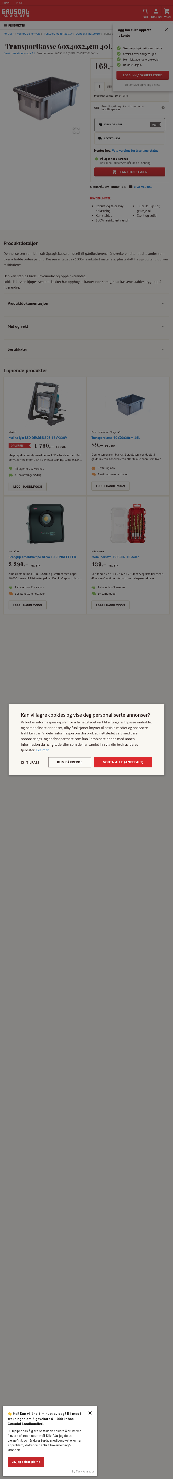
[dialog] (86, 739)
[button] (30, 762)
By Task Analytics (83, 1471)
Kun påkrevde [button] (69, 762)
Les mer (42, 750)
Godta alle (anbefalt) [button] (123, 762)
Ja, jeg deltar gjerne (25, 1461)
